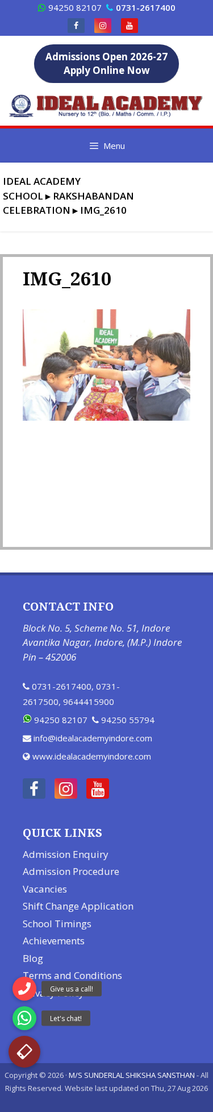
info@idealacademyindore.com (93, 738)
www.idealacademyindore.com (91, 756)
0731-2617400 (61, 686)
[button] (24, 1052)
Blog (33, 958)
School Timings (57, 923)
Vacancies (45, 888)
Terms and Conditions (72, 975)
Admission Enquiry (65, 854)
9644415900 (88, 701)
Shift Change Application (78, 905)
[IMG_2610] (106, 417)
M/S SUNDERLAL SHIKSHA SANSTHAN (132, 1075)
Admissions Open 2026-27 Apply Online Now (106, 63)
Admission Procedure (71, 871)
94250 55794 (127, 719)
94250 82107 (75, 7)
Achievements (54, 940)
